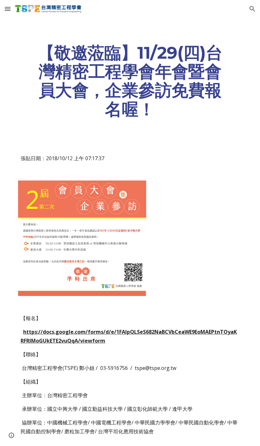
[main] (130, 80)
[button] (7, 8)
